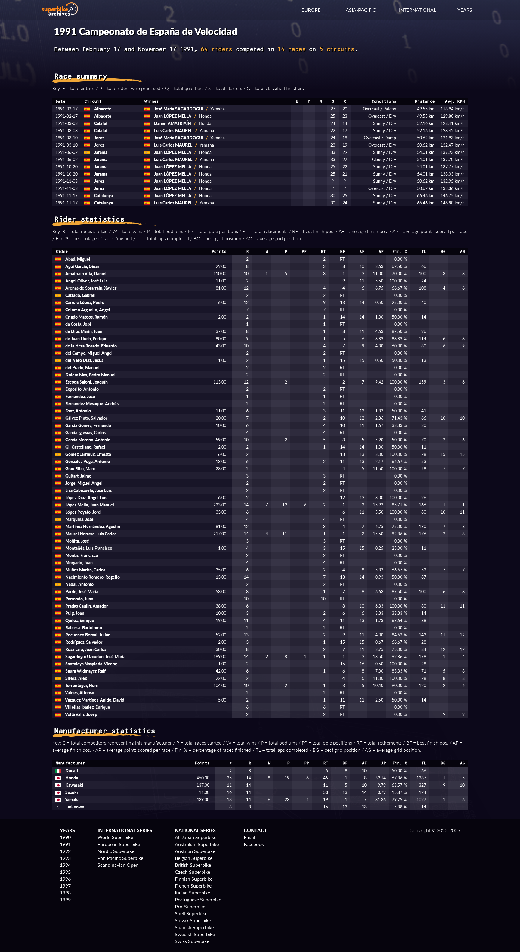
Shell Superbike (191, 913)
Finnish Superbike (193, 878)
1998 (65, 892)
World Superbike (115, 837)
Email (249, 837)
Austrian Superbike (195, 851)
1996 (65, 878)
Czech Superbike (192, 871)
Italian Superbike (192, 892)
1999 (65, 899)
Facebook (254, 844)
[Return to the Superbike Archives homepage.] (59, 14)
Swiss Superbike (192, 941)
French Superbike (193, 885)
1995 (65, 871)
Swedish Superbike (195, 934)
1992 (65, 851)
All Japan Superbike (195, 837)
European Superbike (119, 844)
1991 (65, 844)
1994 (65, 864)
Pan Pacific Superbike (120, 857)
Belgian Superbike (193, 857)
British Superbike (193, 864)
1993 (65, 857)
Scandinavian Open (118, 864)
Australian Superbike (197, 844)
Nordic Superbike (116, 851)
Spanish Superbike (194, 927)
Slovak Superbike (193, 920)
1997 (65, 885)
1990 (65, 837)
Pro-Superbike (190, 906)
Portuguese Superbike (198, 899)
